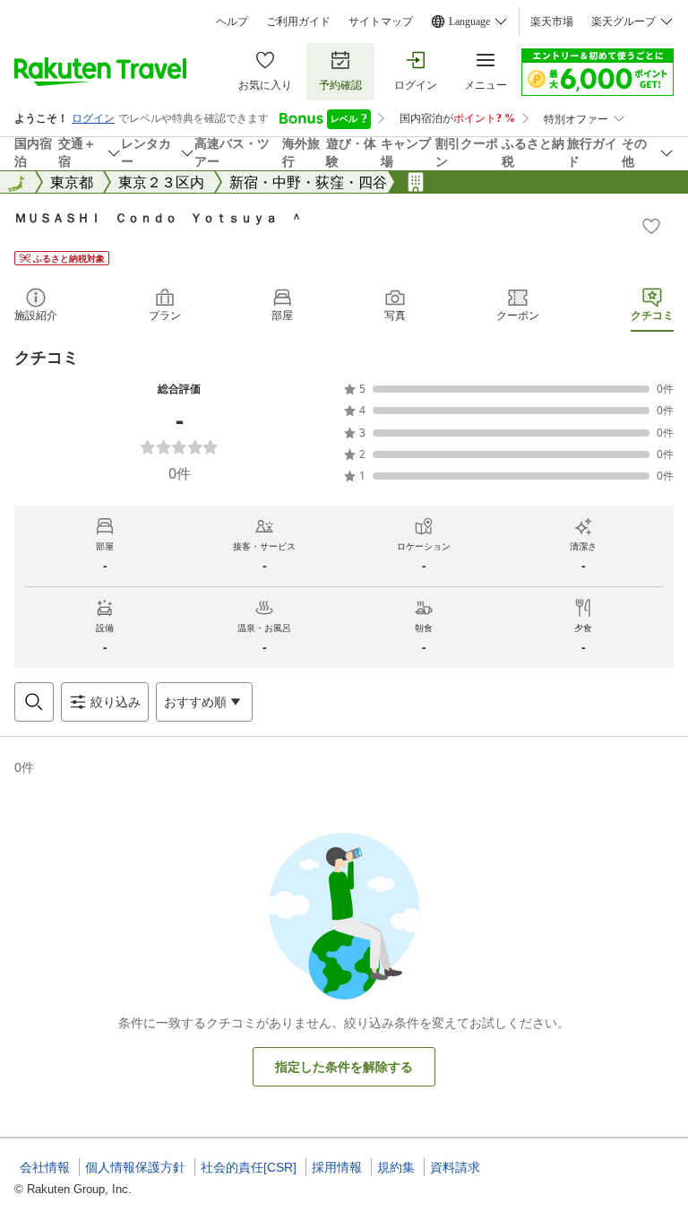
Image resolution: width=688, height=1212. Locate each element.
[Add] (651, 226)
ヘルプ (232, 21)
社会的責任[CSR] (249, 1167)
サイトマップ (380, 21)
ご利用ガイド (298, 21)
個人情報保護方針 (135, 1167)
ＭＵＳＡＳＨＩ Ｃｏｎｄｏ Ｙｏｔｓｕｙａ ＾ (158, 217)
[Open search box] (34, 702)
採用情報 (337, 1167)
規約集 (396, 1167)
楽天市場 (551, 21)
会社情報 (45, 1167)
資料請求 (455, 1167)
